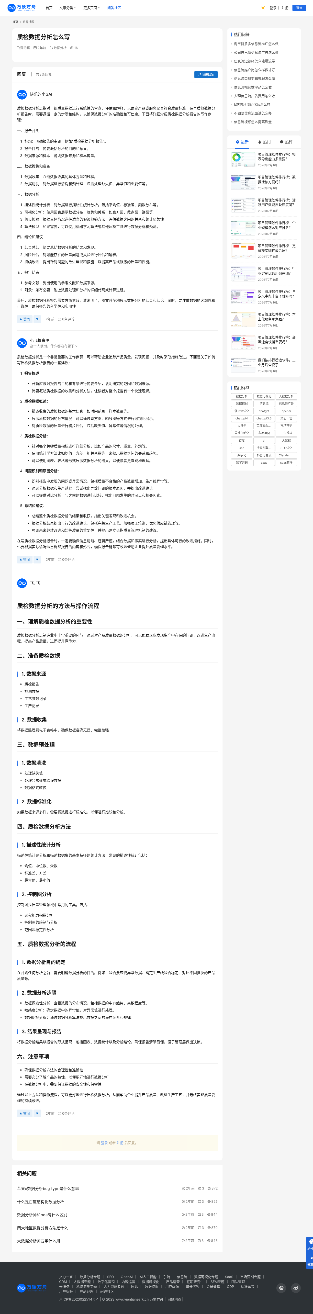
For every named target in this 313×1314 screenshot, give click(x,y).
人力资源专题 (114, 1286)
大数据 (286, 440)
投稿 (299, 7)
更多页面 (90, 8)
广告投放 (286, 433)
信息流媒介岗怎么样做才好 (254, 70)
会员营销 (213, 1286)
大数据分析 (286, 396)
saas (264, 462)
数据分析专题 (90, 1277)
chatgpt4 (241, 418)
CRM (63, 1282)
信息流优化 (242, 411)
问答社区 (114, 8)
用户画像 (172, 1286)
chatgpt (264, 411)
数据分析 (60, 48)
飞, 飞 (35, 582)
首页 (49, 8)
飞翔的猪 (23, 48)
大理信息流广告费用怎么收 (254, 96)
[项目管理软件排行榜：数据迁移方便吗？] (243, 182)
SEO (110, 1277)
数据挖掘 (242, 403)
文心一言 (286, 418)
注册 (285, 8)
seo (241, 448)
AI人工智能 (148, 1277)
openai (286, 411)
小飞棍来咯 (39, 340)
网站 (134, 1286)
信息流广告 (286, 403)
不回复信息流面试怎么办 (253, 113)
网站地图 (174, 1299)
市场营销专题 (250, 1277)
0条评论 (68, 319)
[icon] (281, 1288)
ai (264, 440)
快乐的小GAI (41, 94)
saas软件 (286, 462)
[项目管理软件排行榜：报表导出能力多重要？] (243, 159)
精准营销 (248, 1286)
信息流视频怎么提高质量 (253, 122)
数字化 (241, 455)
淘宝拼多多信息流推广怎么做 (256, 44)
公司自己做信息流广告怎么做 (256, 52)
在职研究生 (195, 1282)
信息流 (264, 403)
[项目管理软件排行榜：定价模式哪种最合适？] (243, 251)
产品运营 (173, 1282)
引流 (166, 1277)
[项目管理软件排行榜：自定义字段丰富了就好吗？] (243, 296)
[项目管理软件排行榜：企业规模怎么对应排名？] (243, 228)
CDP (230, 1286)
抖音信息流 (264, 455)
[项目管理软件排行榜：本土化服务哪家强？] (243, 319)
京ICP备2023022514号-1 (79, 1299)
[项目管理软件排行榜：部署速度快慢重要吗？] (243, 342)
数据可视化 (264, 396)
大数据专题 (82, 1282)
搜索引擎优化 (265, 448)
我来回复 (208, 74)
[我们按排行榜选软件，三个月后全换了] (243, 365)
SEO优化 (286, 448)
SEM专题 (217, 1282)
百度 (242, 440)
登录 (273, 8)
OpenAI (127, 1277)
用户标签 (66, 1291)
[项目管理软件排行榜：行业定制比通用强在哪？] (243, 273)
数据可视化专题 (206, 1277)
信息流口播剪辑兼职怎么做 (254, 78)
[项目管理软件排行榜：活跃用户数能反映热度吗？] (243, 205)
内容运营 (128, 1282)
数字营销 (242, 462)
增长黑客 (193, 1286)
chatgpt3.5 (264, 418)
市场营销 (286, 425)
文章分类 (66, 8)
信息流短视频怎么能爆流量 (254, 61)
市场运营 (264, 433)
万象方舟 (157, 1299)
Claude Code (288, 455)
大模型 (241, 425)
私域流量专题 (86, 1286)
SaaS (229, 1277)
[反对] (37, 319)
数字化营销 (106, 1282)
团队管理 (238, 1282)
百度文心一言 (265, 425)
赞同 (26, 319)
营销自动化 (242, 433)
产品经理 (86, 1291)
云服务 (64, 1286)
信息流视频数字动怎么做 (253, 87)
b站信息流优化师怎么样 (252, 104)
